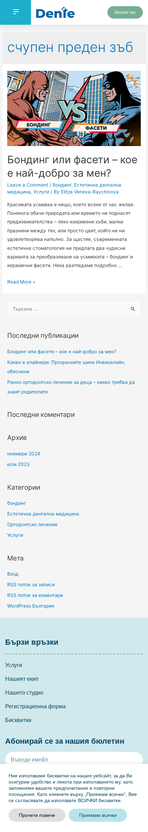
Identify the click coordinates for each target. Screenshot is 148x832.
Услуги (41, 192)
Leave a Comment (27, 185)
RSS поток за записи (31, 584)
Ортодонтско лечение (32, 524)
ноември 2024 (23, 453)
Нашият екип (22, 679)
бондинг (62, 185)
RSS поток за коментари (35, 595)
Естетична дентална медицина (43, 514)
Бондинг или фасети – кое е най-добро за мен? (61, 351)
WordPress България (30, 606)
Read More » (21, 282)
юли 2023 (18, 464)
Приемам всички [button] (98, 815)
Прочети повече (37, 815)
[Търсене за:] (74, 309)
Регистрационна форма (35, 706)
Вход (13, 574)
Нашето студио (24, 693)
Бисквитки (18, 720)
